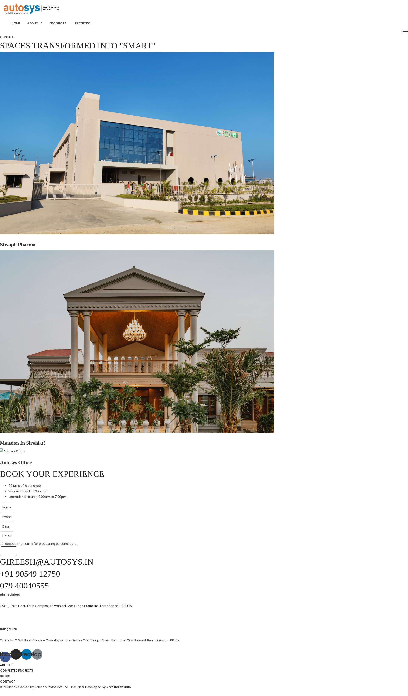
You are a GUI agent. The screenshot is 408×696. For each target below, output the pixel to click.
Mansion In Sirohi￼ (22, 443)
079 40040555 (24, 585)
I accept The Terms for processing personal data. (40, 544)
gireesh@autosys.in (47, 562)
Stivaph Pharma (17, 244)
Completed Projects (17, 670)
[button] (7, 37)
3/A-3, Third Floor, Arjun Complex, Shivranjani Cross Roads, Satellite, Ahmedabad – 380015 (66, 606)
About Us (34, 23)
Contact (7, 681)
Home (15, 23)
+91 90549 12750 (30, 574)
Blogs (5, 676)
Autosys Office (16, 462)
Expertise (82, 23)
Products (57, 23)
